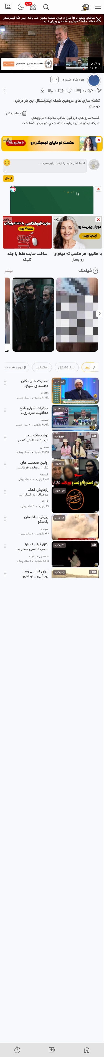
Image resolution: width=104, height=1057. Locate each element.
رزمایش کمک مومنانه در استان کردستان (35, 492)
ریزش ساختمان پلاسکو (36, 519)
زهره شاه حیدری (73, 79)
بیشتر (9, 271)
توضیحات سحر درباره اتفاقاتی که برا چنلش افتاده (32, 438)
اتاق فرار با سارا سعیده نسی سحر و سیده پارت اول (33, 546)
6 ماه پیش (13, 113)
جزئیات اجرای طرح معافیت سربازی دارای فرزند (34, 410)
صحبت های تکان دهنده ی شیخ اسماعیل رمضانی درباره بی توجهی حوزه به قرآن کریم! (33, 383)
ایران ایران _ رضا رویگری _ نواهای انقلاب (35, 574)
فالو (54, 79)
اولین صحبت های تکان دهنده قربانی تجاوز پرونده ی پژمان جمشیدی (32, 465)
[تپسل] (13, 189)
